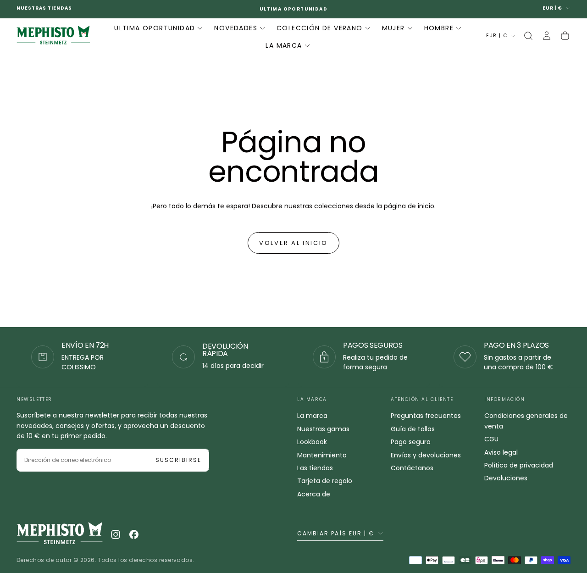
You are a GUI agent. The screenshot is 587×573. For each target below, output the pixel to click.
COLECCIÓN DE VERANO (320, 27)
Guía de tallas (413, 429)
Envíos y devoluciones (426, 455)
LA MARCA (284, 45)
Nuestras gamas (323, 429)
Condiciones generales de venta (526, 420)
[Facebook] (133, 534)
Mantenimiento (322, 455)
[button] (528, 35)
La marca (312, 415)
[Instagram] (115, 534)
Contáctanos (412, 468)
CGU (491, 439)
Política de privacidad (518, 465)
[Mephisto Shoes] (60, 534)
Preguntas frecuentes (426, 415)
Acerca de (313, 494)
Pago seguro (411, 441)
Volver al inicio (293, 243)
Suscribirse (178, 460)
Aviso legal (501, 452)
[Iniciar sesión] (546, 35)
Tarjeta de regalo (324, 480)
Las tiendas (315, 468)
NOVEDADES (235, 27)
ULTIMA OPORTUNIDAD (154, 27)
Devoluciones (505, 478)
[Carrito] (564, 35)
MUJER (393, 27)
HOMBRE (439, 27)
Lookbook (312, 441)
